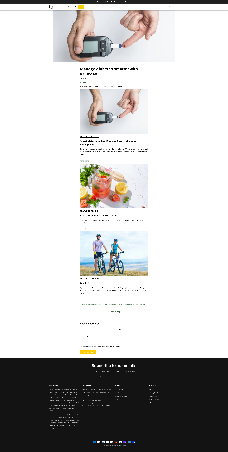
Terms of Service (154, 399)
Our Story (118, 393)
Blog (150, 402)
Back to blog (115, 312)
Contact (117, 399)
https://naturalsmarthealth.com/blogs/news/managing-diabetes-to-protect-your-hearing (112, 304)
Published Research (121, 396)
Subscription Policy (155, 393)
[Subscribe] (129, 377)
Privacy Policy (153, 396)
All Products (119, 389)
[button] (170, 7)
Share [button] (84, 82)
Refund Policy (153, 389)
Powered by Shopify (121, 445)
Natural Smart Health (111, 445)
